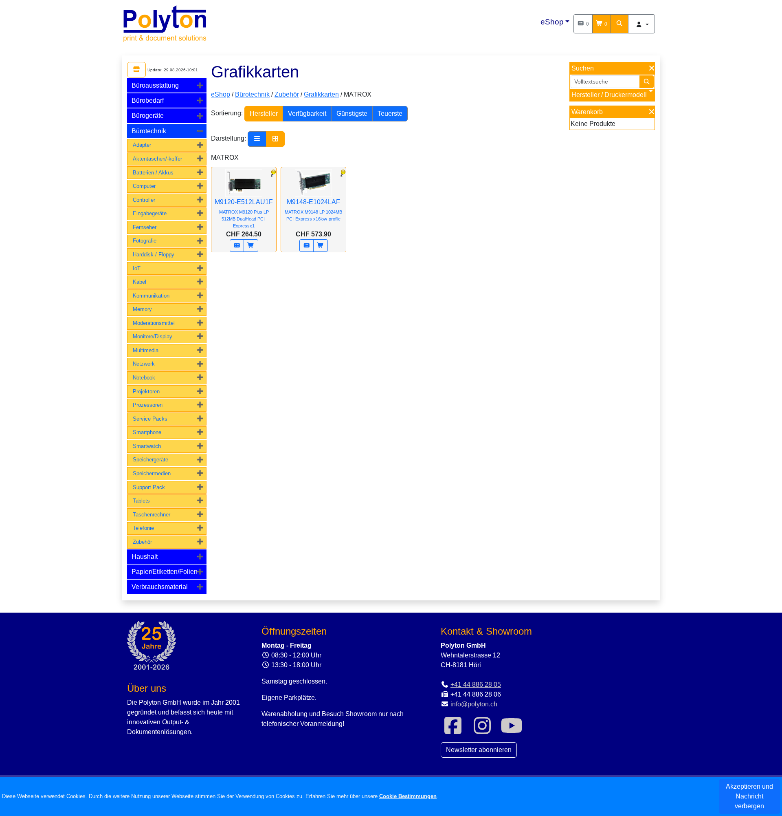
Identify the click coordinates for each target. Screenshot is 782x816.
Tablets (141, 501)
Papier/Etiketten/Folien (165, 571)
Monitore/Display (152, 336)
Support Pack (149, 487)
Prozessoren (148, 405)
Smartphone (147, 432)
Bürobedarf (148, 100)
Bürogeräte (148, 115)
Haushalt (145, 556)
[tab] (166, 85)
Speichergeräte (150, 460)
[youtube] (511, 730)
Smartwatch (147, 446)
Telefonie (143, 528)
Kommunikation (151, 296)
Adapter (142, 145)
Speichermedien (152, 473)
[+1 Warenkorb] (251, 245)
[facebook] (453, 730)
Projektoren (146, 391)
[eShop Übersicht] (136, 69)
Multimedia (145, 350)
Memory (142, 309)
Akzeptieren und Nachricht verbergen (749, 796)
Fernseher (144, 227)
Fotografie (144, 241)
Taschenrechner (151, 515)
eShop (552, 22)
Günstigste (351, 113)
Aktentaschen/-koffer (157, 159)
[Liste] (257, 139)
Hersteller (264, 113)
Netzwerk (144, 364)
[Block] (275, 139)
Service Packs (150, 419)
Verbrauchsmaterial (160, 586)
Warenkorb (587, 111)
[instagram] (482, 730)
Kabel (139, 282)
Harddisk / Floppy (153, 254)
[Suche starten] (646, 81)
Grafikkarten (321, 94)
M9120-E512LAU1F (244, 213)
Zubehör (142, 542)
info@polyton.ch (473, 704)
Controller (144, 200)
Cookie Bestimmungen (408, 796)
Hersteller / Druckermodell (609, 94)
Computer (144, 186)
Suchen (582, 68)
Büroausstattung (155, 85)
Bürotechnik (149, 131)
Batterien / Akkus (153, 173)
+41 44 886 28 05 (475, 684)
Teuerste (390, 113)
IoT (137, 268)
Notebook (144, 378)
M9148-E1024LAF (313, 209)
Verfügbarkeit (307, 113)
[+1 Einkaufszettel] (237, 245)
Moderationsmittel (154, 323)
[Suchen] (619, 23)
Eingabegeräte (150, 213)
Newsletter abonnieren (479, 749)
